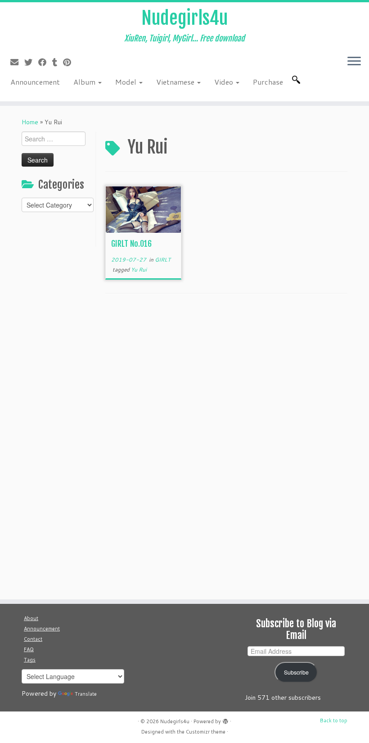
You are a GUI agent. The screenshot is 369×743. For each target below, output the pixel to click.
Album (85, 82)
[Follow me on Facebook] (45, 62)
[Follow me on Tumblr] (57, 62)
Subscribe (296, 672)
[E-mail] (17, 62)
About (31, 618)
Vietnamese (176, 82)
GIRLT (163, 259)
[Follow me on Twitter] (31, 62)
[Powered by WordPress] (225, 719)
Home (30, 122)
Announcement (35, 82)
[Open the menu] (354, 61)
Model (126, 82)
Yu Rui (139, 269)
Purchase (268, 82)
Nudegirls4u (184, 18)
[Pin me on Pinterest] (70, 62)
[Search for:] (298, 79)
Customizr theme (205, 731)
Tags (30, 659)
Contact (33, 639)
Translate (86, 694)
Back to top (333, 720)
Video (224, 82)
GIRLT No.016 (131, 244)
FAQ (29, 649)
